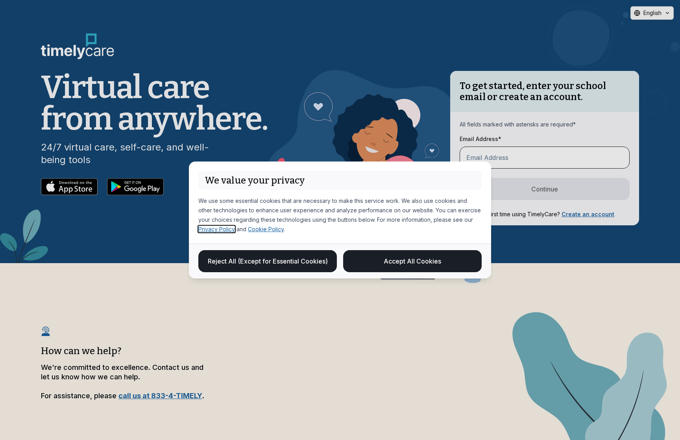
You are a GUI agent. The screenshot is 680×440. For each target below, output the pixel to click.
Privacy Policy (216, 229)
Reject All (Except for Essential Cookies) (268, 261)
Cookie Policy (266, 229)
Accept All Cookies (412, 261)
